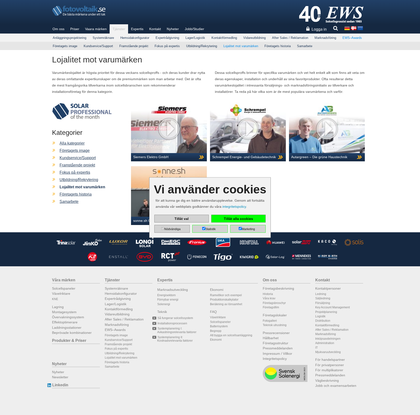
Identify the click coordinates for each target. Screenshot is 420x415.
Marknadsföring (325, 38)
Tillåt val (182, 218)
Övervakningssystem (68, 317)
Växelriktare (61, 293)
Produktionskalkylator (224, 299)
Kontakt (155, 29)
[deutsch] (347, 28)
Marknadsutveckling (172, 290)
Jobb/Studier (194, 29)
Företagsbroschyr (274, 303)
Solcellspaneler (63, 288)
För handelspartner (330, 360)
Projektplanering (326, 312)
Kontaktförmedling (224, 38)
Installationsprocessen (172, 323)
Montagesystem (64, 312)
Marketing (248, 229)
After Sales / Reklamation (290, 38)
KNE (55, 299)
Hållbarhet (271, 338)
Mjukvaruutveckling (328, 352)
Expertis (137, 29)
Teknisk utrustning (275, 325)
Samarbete (304, 46)
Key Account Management (332, 307)
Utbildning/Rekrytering (201, 46)
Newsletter (60, 377)
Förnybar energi (167, 299)
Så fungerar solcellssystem (175, 318)
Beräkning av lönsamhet (226, 304)
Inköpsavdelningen (328, 338)
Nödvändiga (172, 229)
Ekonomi (216, 290)
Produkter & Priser (69, 340)
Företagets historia (277, 46)
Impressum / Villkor (277, 353)
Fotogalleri (270, 320)
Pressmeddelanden (278, 348)
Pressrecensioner (276, 333)
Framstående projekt (133, 46)
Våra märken (63, 280)
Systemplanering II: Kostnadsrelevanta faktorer (175, 339)
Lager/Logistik (195, 38)
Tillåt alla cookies (238, 218)
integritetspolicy (234, 206)
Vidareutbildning (254, 38)
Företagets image (65, 46)
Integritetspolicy (275, 359)
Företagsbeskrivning (278, 288)
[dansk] (354, 28)
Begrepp (215, 331)
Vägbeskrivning (327, 380)
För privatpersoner (329, 365)
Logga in (319, 29)
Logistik (320, 316)
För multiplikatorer (329, 370)
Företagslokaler (275, 315)
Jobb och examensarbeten (335, 386)
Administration (324, 343)
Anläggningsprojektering (69, 38)
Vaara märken (96, 29)
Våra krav (269, 298)
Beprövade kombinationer (72, 333)
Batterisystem (219, 326)
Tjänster (119, 29)
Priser (74, 29)
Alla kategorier (72, 143)
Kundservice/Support (98, 46)
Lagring (58, 307)
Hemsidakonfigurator (134, 38)
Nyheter (173, 29)
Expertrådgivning (167, 38)
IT (316, 347)
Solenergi (163, 304)
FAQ (213, 312)
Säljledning (322, 298)
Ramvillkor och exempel (226, 295)
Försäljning (322, 303)
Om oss (58, 29)
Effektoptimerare (65, 322)
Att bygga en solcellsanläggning (231, 335)
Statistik (210, 229)
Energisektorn (166, 295)
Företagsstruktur (275, 343)
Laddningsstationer (66, 327)
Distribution (322, 320)
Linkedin (60, 385)
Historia (268, 294)
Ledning (320, 294)
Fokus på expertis (167, 46)
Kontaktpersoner (328, 288)
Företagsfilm (271, 307)
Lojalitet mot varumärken (240, 46)
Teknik (162, 312)
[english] (360, 28)
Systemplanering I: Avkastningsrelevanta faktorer (176, 330)
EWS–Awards (352, 38)
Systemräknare (103, 38)
